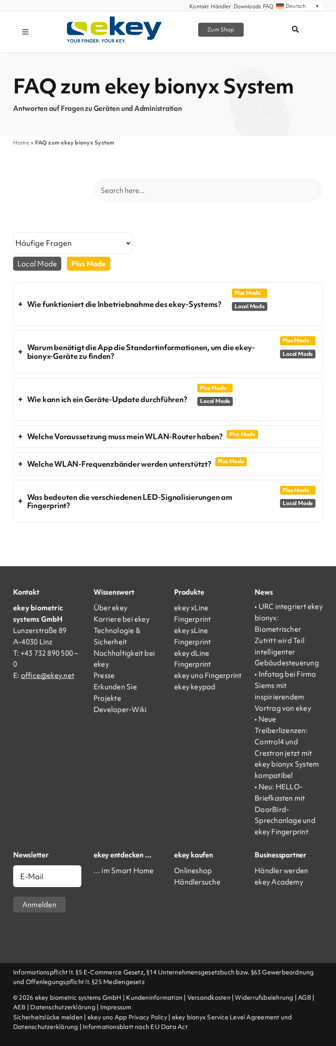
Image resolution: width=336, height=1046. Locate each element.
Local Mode (37, 263)
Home (21, 142)
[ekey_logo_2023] (114, 19)
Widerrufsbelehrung (264, 997)
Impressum (116, 1007)
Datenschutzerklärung (62, 1007)
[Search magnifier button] (311, 190)
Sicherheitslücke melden (48, 1017)
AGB (304, 997)
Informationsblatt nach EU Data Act (135, 1027)
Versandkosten (209, 997)
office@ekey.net (47, 675)
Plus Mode (88, 263)
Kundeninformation (154, 997)
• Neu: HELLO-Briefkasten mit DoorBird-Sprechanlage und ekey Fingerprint (285, 809)
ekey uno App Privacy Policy (127, 1017)
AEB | (21, 1007)
